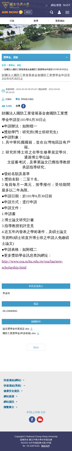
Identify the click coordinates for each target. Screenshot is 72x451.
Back (36, 347)
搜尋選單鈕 (51, 12)
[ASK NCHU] (12, 12)
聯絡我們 (45, 446)
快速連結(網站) (12, 380)
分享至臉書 (23, 106)
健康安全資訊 (11, 390)
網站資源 (9, 396)
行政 (12, 20)
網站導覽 (56, 5)
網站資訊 (9, 401)
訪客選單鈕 (59, 12)
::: (46, 5)
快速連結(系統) (13, 385)
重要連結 (59, 20)
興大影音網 (40, 419)
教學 (36, 20)
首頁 (4, 65)
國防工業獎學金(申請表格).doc (19, 333)
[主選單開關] (67, 12)
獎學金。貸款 (15, 65)
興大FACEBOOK (32, 419)
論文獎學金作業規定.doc (16, 328)
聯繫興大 (9, 407)
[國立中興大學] (15, 5)
